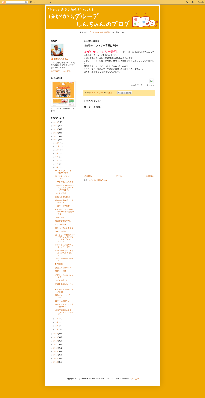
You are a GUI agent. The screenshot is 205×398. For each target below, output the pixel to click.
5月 (57, 167)
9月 (57, 153)
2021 (55, 140)
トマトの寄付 (60, 193)
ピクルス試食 (60, 224)
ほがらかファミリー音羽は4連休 (64, 305)
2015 (55, 351)
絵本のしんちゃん (61, 59)
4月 (57, 319)
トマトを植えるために (64, 182)
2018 (55, 341)
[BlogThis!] (121, 92)
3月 (57, 322)
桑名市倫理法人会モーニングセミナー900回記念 (64, 312)
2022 (55, 136)
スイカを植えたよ (62, 280)
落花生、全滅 (60, 271)
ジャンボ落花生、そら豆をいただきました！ (64, 253)
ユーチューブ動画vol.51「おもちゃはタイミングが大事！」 (65, 187)
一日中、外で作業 (62, 206)
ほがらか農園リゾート (64, 301)
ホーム (119, 176)
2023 (55, 133)
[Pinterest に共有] (130, 92)
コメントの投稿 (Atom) (97, 180)
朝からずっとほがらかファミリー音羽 (64, 246)
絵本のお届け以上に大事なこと (64, 201)
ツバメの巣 (59, 217)
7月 (57, 160)
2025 (55, 126)
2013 (55, 358)
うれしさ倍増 (60, 231)
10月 (58, 150)
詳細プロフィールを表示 (61, 71)
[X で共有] (124, 92)
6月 (57, 164)
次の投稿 (88, 176)
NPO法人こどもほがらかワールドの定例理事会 (64, 211)
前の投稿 (150, 176)
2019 (55, 337)
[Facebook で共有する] (127, 92)
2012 (55, 362)
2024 (55, 129)
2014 (55, 355)
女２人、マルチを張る (64, 228)
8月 (57, 157)
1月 (57, 329)
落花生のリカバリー (63, 268)
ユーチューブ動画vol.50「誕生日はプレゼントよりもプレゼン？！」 (65, 238)
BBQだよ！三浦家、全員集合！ (64, 290)
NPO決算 (59, 264)
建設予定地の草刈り (63, 221)
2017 (55, 344)
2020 (55, 334)
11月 (58, 146)
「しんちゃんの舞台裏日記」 (100, 32)
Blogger (135, 379)
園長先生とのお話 (62, 197)
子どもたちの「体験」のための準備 (64, 172)
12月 (58, 143)
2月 (57, 326)
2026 (55, 122)
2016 (55, 348)
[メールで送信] (118, 92)
